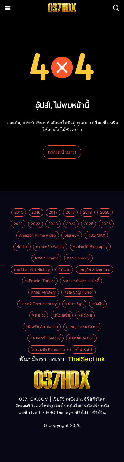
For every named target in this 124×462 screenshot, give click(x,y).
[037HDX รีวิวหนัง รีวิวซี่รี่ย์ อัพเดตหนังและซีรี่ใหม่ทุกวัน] (62, 379)
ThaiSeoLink (86, 359)
